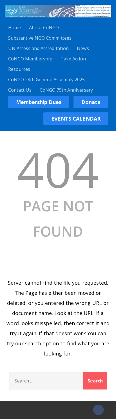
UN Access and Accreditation (38, 48)
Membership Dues (38, 102)
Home (14, 27)
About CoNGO (44, 27)
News (83, 48)
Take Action (73, 59)
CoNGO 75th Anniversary (66, 90)
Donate (91, 102)
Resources (19, 69)
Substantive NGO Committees (40, 38)
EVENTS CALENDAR (76, 118)
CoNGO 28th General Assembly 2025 (46, 79)
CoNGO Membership (30, 59)
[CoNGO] (58, 18)
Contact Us (20, 90)
